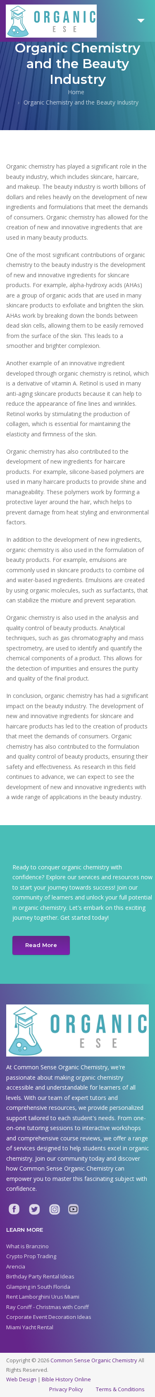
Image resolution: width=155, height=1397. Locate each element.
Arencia (15, 1266)
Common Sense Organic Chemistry (93, 1360)
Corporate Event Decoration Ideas (48, 1317)
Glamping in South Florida (38, 1286)
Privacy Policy (66, 1389)
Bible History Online (66, 1379)
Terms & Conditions (120, 1389)
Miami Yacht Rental (29, 1327)
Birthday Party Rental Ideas (40, 1276)
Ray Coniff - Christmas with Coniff (47, 1307)
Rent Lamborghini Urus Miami (42, 1296)
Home (76, 92)
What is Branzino (27, 1246)
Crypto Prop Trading (31, 1256)
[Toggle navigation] (140, 20)
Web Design (21, 1379)
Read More (41, 945)
